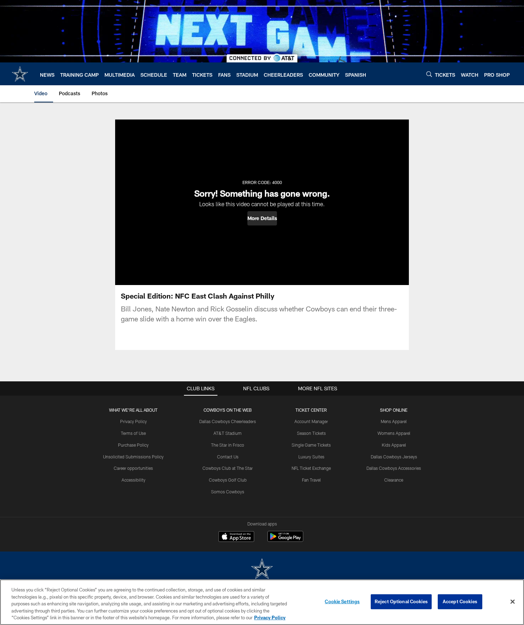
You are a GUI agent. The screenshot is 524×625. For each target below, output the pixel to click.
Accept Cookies (460, 601)
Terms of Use (133, 433)
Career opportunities (133, 468)
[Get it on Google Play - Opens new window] (285, 540)
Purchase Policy (133, 444)
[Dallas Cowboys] (262, 569)
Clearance (393, 479)
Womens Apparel (393, 433)
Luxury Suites (311, 456)
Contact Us (227, 456)
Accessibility (133, 479)
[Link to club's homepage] (20, 73)
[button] (262, 218)
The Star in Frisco (227, 444)
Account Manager (311, 421)
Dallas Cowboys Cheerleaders (227, 421)
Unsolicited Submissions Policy (133, 456)
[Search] (429, 74)
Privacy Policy (133, 421)
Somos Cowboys (227, 491)
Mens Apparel (394, 421)
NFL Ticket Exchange (311, 468)
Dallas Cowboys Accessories (393, 468)
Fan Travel (311, 479)
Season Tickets (311, 433)
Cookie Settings (342, 601)
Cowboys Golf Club (228, 479)
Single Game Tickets (311, 444)
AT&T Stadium (228, 433)
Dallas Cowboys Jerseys (394, 456)
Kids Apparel (394, 444)
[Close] (512, 602)
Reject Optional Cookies (401, 601)
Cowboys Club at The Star (227, 468)
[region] (262, 602)
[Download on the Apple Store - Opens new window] (236, 537)
